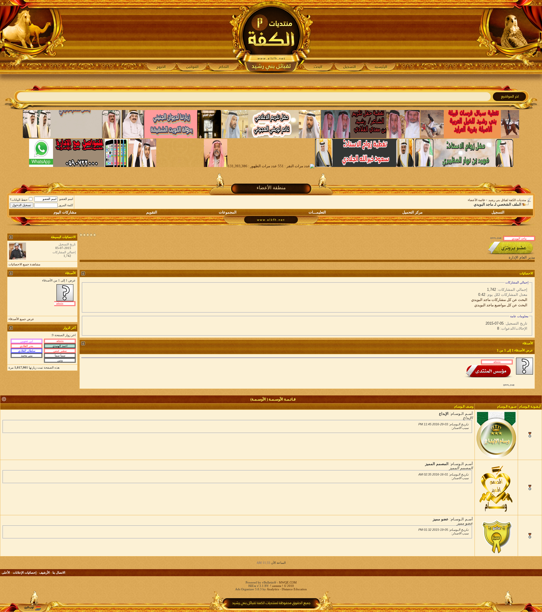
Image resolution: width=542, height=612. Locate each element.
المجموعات (228, 212)
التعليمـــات (317, 212)
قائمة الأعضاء (476, 200)
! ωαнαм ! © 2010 (281, 585)
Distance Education (294, 589)
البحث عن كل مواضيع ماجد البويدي (500, 305)
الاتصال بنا (59, 572)
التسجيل (497, 212)
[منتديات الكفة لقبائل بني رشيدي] (271, 37)
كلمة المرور (65, 205)
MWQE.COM (288, 582)
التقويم (151, 212)
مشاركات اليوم (65, 212)
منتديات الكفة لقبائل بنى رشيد (507, 200)
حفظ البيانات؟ (19, 199)
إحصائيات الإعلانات (24, 572)
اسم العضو (66, 199)
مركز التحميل (412, 212)
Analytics (273, 589)
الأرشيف (44, 572)
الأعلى (6, 572)
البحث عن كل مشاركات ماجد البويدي (499, 300)
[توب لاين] (32, 608)
